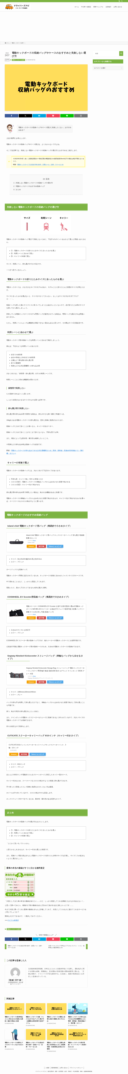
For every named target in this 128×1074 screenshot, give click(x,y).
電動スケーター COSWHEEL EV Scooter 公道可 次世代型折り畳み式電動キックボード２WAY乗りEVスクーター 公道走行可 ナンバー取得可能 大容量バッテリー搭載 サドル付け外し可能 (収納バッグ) (55, 609)
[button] (11, 115)
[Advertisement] (64, 26)
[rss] (119, 1)
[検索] (122, 1)
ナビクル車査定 (13, 920)
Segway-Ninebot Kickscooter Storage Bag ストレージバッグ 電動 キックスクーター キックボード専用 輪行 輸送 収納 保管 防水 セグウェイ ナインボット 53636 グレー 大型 (55, 671)
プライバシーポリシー (76, 1068)
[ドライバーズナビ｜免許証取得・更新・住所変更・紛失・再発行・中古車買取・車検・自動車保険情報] (18, 7)
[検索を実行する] (121, 53)
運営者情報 (54, 1068)
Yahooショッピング (55, 546)
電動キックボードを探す (18, 59)
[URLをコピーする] (81, 115)
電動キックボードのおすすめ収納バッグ (30, 186)
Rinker (34, 540)
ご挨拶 (47, 1068)
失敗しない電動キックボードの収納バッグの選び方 (34, 183)
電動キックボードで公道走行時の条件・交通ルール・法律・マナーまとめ (40, 164)
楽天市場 (41, 546)
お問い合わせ (64, 1068)
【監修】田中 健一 (15, 980)
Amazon (31, 546)
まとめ (18, 189)
